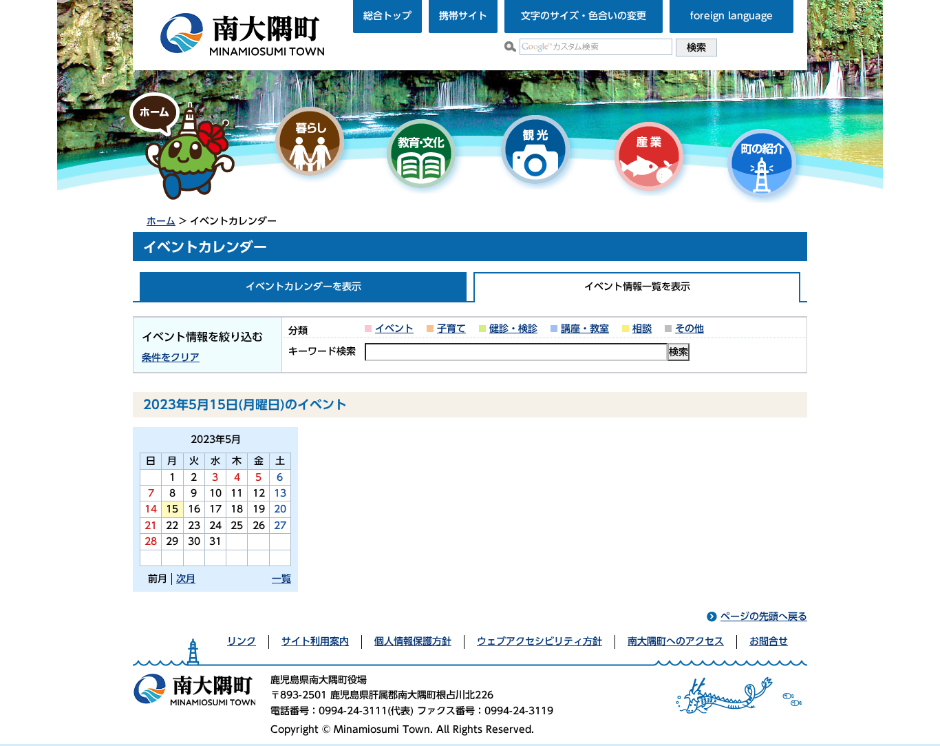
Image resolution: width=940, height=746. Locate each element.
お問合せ (768, 641)
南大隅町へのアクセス (676, 641)
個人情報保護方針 (412, 641)
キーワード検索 (322, 351)
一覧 (281, 578)
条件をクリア (171, 357)
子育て (451, 328)
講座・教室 (585, 328)
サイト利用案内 (315, 641)
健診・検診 (513, 328)
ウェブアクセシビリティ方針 (539, 641)
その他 (689, 328)
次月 (185, 578)
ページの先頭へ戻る (763, 616)
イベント (394, 328)
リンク (241, 641)
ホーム (161, 221)
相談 (642, 328)
